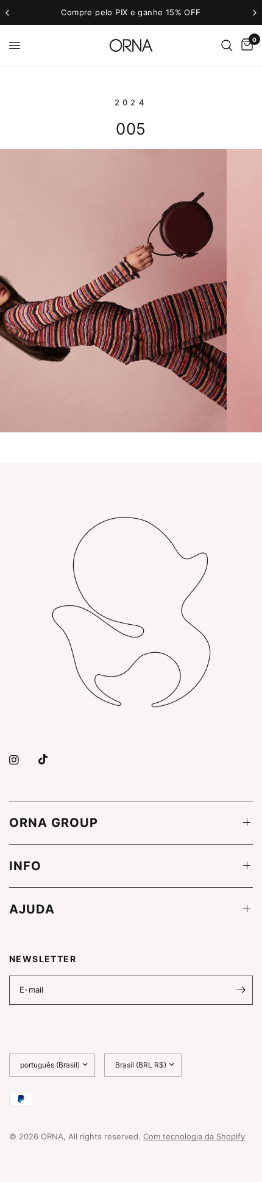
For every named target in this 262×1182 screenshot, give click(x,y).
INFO (25, 866)
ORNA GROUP (53, 822)
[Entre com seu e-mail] (240, 990)
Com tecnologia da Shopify (194, 1136)
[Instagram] (22, 760)
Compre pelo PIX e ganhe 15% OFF (130, 12)
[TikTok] (51, 759)
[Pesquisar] (227, 45)
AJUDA (32, 909)
